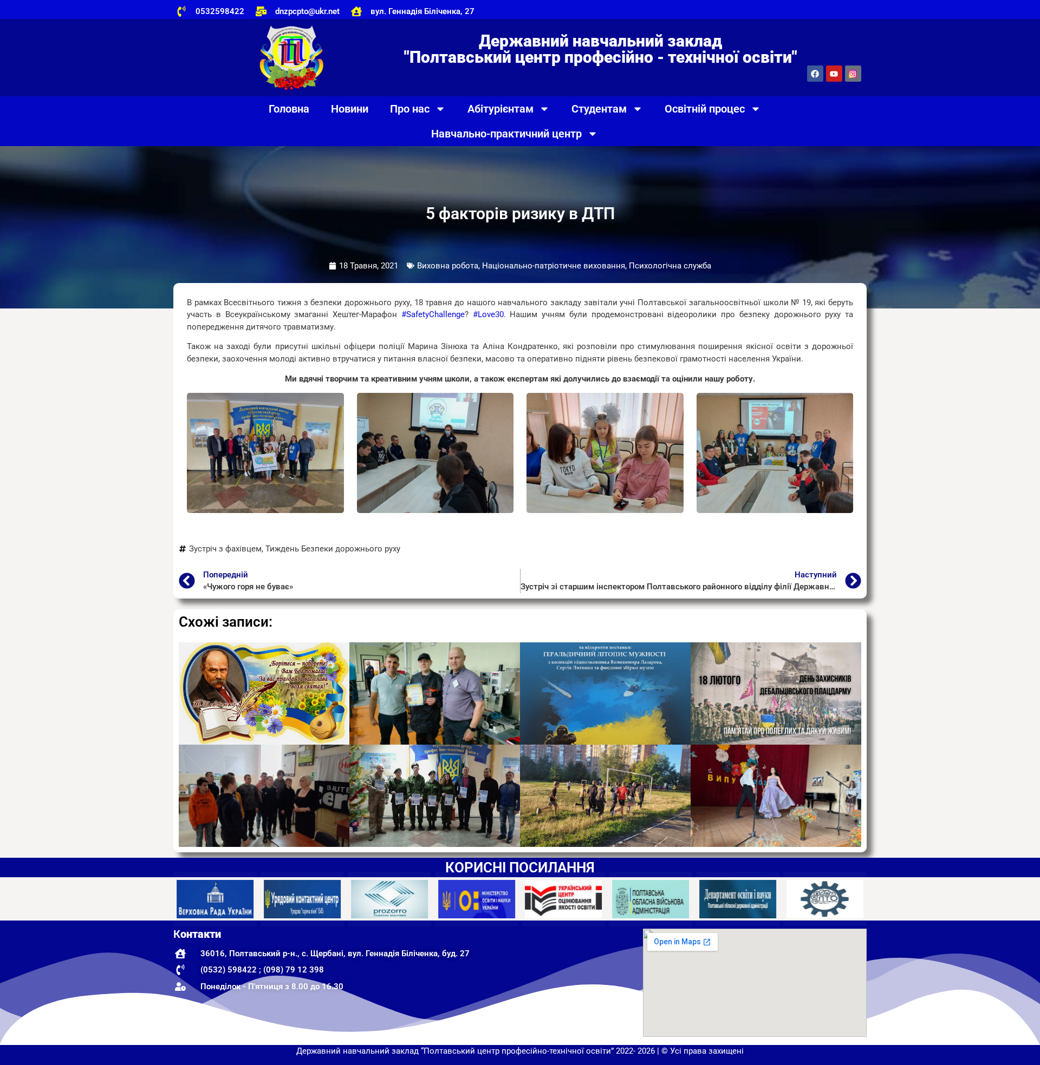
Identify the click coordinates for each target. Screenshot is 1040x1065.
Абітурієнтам (500, 108)
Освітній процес (705, 108)
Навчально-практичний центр (506, 133)
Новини (349, 108)
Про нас (410, 108)
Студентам (599, 108)
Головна (289, 108)
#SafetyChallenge (433, 314)
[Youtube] (834, 73)
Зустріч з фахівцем (225, 549)
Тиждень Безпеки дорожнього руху (332, 549)
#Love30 (488, 314)
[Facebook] (815, 73)
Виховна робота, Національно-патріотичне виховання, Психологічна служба (564, 266)
